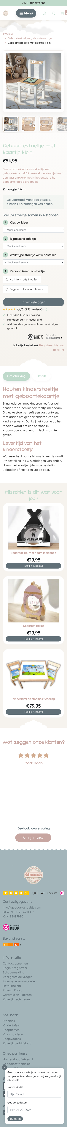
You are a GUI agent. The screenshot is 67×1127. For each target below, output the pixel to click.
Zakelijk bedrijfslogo (17, 1043)
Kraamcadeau (13, 1034)
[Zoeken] (53, 13)
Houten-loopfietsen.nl (18, 1059)
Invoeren (15, 1118)
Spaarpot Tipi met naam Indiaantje (33, 552)
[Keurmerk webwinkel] (35, 337)
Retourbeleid (12, 986)
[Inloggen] (45, 13)
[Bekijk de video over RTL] (12, 944)
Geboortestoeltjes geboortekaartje (30, 38)
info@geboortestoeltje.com (22, 907)
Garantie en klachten (17, 995)
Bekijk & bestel (33, 565)
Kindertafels (11, 1025)
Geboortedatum (17, 1102)
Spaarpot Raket (33, 625)
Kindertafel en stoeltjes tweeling (33, 698)
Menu (28, 13)
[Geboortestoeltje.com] (5, 13)
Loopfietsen (11, 1030)
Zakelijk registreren (16, 999)
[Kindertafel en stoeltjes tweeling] (33, 674)
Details (41, 376)
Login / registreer (15, 968)
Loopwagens (12, 1039)
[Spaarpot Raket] (33, 601)
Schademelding (13, 972)
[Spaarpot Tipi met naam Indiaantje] (33, 528)
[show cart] (62, 13)
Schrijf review (33, 838)
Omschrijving (16, 376)
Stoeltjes (8, 33)
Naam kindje (15, 1087)
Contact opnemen (15, 963)
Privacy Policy (12, 990)
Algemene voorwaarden (19, 981)
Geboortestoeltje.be (17, 1064)
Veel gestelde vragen (17, 977)
